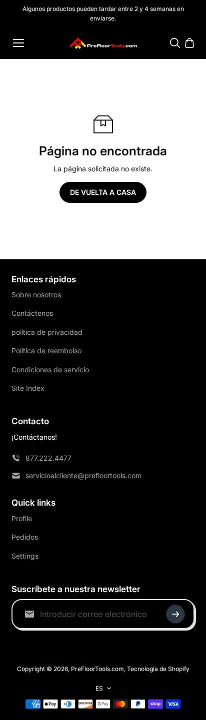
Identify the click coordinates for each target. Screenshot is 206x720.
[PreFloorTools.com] (103, 43)
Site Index (28, 388)
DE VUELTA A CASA (103, 192)
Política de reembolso (47, 350)
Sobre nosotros (36, 294)
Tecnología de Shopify (158, 669)
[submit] (175, 614)
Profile (22, 518)
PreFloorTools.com (97, 669)
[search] (175, 43)
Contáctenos (32, 313)
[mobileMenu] (19, 43)
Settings (25, 556)
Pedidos (25, 537)
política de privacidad (47, 332)
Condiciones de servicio (50, 369)
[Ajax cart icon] (190, 43)
